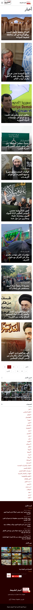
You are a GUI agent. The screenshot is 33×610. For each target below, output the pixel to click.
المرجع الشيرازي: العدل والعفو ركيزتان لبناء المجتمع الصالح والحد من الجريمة (17, 314)
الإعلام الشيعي (27, 468)
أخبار (29, 409)
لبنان (29, 436)
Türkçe (13, 599)
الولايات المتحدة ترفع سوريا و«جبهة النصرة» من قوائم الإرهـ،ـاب (17, 174)
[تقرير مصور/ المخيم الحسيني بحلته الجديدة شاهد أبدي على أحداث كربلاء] (27, 562)
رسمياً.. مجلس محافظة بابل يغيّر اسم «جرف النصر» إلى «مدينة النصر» (17, 146)
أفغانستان (28, 417)
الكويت (29, 441)
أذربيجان (28, 444)
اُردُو (10, 599)
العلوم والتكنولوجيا (26, 476)
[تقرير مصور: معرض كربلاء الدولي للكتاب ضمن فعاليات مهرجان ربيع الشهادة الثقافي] (27, 556)
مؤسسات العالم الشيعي (25, 471)
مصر (29, 438)
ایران (29, 430)
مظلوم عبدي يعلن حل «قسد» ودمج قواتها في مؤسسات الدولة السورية (16, 117)
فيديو (29, 495)
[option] (16, 391)
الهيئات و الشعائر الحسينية (24, 473)
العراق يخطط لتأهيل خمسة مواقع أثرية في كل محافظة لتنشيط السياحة (17, 34)
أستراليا (29, 460)
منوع (29, 492)
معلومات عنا (22, 594)
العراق (29, 414)
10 (13, 367)
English (18, 599)
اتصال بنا (17, 594)
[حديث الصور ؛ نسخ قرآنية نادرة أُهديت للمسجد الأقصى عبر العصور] (6, 562)
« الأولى (27, 367)
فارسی (22, 599)
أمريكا (29, 457)
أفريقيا (29, 452)
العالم (29, 446)
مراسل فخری (11, 594)
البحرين (29, 433)
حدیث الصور (28, 481)
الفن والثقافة (27, 479)
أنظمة (29, 497)
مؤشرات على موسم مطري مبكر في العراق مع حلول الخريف (17, 257)
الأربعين (29, 484)
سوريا (29, 420)
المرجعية (28, 462)
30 (17, 371)
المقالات (29, 489)
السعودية (28, 428)
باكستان (28, 425)
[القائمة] (2, 3)
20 (22, 371)
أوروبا (29, 449)
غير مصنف (28, 487)
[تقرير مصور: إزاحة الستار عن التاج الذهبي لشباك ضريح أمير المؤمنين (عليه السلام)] (16, 556)
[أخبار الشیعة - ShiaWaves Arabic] (25, 2)
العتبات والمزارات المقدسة (24, 465)
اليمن (29, 422)
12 (4, 367)
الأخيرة (8, 371)
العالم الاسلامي (27, 412)
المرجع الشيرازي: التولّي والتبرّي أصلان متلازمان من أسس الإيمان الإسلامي (18, 355)
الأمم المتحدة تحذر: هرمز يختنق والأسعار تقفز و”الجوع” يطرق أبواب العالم (16, 76)
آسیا (29, 454)
